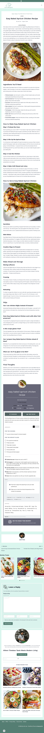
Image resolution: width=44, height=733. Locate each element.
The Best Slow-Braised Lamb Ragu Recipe (33, 547)
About (3, 721)
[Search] (18, 658)
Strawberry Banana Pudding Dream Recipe (12, 687)
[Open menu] (42, 5)
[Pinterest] (21, 1)
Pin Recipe (14, 414)
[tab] (19, 580)
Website (32, 616)
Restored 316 (40, 726)
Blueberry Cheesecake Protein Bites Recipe (31, 687)
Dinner (22, 16)
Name (5, 616)
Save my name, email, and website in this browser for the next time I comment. (21, 620)
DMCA (7, 721)
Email (18, 616)
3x (38, 426)
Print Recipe (31, 414)
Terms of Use (19, 721)
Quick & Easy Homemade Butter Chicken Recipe (10, 548)
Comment (6, 598)
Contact (24, 721)
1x (33, 426)
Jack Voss (19, 21)
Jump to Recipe (22, 25)
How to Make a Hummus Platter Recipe (11, 710)
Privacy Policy (12, 721)
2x (36, 426)
